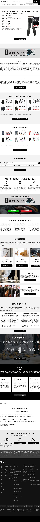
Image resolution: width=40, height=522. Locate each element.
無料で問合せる (20, 443)
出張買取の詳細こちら (6, 265)
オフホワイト (2, 480)
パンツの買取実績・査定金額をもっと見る (20, 149)
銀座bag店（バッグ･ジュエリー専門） (18, 482)
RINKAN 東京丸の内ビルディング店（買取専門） (8, 419)
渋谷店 (15, 468)
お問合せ (30, 510)
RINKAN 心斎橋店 (24, 422)
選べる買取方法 (6, 467)
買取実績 (23, 2)
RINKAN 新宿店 (30, 414)
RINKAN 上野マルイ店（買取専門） (6, 421)
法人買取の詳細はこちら (30, 294)
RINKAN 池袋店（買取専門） (28, 418)
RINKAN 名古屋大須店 (4, 422)
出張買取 (6, 470)
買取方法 (20, 2)
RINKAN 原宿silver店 (23, 416)
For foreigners (11, 478)
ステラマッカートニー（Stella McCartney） (30, 453)
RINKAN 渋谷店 (3, 414)
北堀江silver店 (16, 500)
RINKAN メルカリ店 (32, 474)
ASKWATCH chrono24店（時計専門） (35, 484)
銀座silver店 (15, 480)
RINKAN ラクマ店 (32, 472)
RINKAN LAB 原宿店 (31, 416)
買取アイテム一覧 (2, 483)
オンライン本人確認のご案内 (26, 475)
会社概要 (1, 510)
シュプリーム (2, 472)
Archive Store (32, 485)
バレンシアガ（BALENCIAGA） (28, 452)
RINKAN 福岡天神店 (12, 424)
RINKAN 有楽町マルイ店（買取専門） (22, 419)
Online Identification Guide (26, 480)
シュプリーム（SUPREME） (19, 452)
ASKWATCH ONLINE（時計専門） (34, 478)
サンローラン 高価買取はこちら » (20, 39)
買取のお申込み (25, 471)
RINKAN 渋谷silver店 (10, 414)
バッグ (1, 486)
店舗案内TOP (16, 466)
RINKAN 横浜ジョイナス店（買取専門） (18, 421)
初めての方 (7, 2)
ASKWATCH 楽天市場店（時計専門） (35, 480)
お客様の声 (10, 473)
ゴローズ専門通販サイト (33, 477)
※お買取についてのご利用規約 (4, 425)
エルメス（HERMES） (13, 451)
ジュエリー (2, 484)
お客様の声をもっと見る (20, 395)
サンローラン (10, 17)
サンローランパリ (2, 477)
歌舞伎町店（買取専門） (17, 475)
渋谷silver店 (15, 469)
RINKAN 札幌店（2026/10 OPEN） (31, 421)
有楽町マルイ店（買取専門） (18, 488)
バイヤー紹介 (10, 475)
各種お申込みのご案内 (26, 466)
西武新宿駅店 (16, 474)
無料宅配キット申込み (26, 472)
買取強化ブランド (16, 2)
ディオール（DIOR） (32, 451)
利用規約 (4, 510)
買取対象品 (11, 2)
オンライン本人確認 (26, 476)
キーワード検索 (2, 162)
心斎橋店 (15, 497)
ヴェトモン (2, 475)
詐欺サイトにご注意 (25, 510)
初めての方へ (10, 466)
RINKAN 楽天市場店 (32, 468)
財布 (1, 492)
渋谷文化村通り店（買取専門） (18, 471)
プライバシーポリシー (15, 510)
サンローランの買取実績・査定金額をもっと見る (20, 118)
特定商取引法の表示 (9, 510)
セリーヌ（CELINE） (26, 451)
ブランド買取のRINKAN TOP (5, 4)
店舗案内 (26, 2)
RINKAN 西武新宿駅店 (4, 416)
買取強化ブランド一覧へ (3, 403)
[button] (13, 211)
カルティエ (2, 469)
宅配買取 (6, 469)
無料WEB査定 (25, 468)
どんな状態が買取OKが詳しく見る (20, 358)
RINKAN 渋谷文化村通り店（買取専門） (20, 414)
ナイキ (1, 473)
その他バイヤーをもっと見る (20, 330)
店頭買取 (6, 472)
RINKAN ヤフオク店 (32, 471)
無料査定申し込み (36, 2)
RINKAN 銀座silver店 (4, 418)
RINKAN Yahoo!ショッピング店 (34, 469)
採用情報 (38, 509)
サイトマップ (34, 510)
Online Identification (26, 481)
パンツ (9, 20)
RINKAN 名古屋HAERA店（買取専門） (14, 422)
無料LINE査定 (25, 469)
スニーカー (2, 489)
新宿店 (15, 472)
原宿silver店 (15, 477)
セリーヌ (2, 470)
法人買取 (6, 475)
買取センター (10, 23)
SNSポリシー (20, 510)
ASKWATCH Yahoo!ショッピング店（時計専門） (34, 482)
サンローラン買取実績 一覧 (21, 4)
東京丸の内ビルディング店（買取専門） (18, 486)
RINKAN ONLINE (32, 466)
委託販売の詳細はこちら (30, 279)
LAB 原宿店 (15, 478)
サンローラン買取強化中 (13, 4)
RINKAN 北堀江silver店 (4, 424)
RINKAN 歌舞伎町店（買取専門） (13, 416)
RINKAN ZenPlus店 (32, 475)
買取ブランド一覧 (2, 467)
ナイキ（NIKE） (17, 453)
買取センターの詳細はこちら (20, 87)
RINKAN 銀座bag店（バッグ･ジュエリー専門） (15, 418)
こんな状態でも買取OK (11, 470)
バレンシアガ (2, 479)
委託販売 (6, 473)
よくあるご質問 (30, 2)
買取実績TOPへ (20, 170)
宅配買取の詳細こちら (21, 265)
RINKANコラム (11, 476)
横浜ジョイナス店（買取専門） (18, 491)
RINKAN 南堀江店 (30, 422)
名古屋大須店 (16, 494)
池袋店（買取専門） (17, 484)
